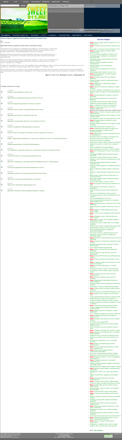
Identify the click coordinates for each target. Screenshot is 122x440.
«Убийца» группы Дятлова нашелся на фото (105, 330)
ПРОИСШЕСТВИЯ (64, 35)
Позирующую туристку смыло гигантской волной (104, 268)
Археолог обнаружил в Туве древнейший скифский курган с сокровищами (33, 161)
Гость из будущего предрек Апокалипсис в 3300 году (105, 313)
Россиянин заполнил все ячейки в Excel (101, 138)
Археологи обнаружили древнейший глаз (22, 185)
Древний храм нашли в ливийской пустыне (22, 115)
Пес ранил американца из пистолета (100, 198)
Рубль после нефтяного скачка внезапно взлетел (98, 31)
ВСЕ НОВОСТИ (5, 35)
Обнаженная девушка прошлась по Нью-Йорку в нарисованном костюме (104, 418)
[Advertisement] (73, 52)
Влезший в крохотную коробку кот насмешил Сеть (104, 136)
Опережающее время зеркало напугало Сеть (103, 72)
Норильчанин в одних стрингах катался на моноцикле (105, 142)
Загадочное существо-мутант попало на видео (103, 101)
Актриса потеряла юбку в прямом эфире (104, 381)
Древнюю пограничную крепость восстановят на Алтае (26, 121)
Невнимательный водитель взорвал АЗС (104, 128)
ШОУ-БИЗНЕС (88, 35)
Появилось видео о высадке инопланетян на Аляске (105, 383)
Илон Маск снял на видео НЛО (99, 322)
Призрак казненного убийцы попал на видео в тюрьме (105, 366)
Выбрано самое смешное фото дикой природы (103, 426)
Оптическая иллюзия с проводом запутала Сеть (104, 233)
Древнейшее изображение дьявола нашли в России (25, 98)
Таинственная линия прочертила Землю (104, 305)
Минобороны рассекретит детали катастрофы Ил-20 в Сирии (63, 31)
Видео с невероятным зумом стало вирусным (103, 105)
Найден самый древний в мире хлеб (20, 92)
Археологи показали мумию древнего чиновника (24, 179)
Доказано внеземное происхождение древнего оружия (26, 190)
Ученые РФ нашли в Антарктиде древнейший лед (24, 156)
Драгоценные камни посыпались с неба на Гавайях (104, 149)
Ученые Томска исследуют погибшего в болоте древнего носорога (30, 132)
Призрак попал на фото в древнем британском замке (25, 109)
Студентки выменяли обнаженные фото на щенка (104, 300)
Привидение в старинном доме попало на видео (104, 424)
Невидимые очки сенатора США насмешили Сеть (104, 355)
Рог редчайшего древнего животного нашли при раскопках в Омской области (34, 150)
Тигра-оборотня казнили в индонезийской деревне (104, 286)
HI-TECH (43, 35)
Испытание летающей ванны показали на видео (104, 353)
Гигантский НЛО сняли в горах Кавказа (103, 391)
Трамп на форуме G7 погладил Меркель (101, 147)
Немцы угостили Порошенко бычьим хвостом (103, 193)
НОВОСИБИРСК (77, 35)
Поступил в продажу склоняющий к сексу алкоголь (105, 90)
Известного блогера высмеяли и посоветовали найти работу (101, 350)
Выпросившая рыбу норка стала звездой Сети (103, 298)
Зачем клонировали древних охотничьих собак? (24, 103)
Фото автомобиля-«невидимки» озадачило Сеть (104, 54)
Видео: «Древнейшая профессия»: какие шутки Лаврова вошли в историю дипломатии (37, 138)
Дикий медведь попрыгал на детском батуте (103, 227)
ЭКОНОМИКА (35, 35)
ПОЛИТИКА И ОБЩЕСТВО (20, 35)
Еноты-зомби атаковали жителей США (101, 247)
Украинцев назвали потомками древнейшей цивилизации (27, 173)
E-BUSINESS (52, 35)
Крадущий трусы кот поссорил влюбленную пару (104, 335)
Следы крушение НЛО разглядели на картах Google (105, 296)
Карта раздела (98, 430)
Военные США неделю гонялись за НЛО (101, 181)
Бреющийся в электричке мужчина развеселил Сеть (105, 49)
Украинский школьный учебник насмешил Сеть (103, 103)
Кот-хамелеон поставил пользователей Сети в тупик (105, 118)
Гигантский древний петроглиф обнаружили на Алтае (26, 167)
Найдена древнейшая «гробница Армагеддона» (24, 144)
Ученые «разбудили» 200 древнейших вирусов (24, 127)
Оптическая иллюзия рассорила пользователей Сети (105, 416)
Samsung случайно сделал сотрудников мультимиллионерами (101, 230)
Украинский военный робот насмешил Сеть (102, 126)
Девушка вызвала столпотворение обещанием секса (105, 291)
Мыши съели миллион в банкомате (100, 140)
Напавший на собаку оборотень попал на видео (103, 157)
